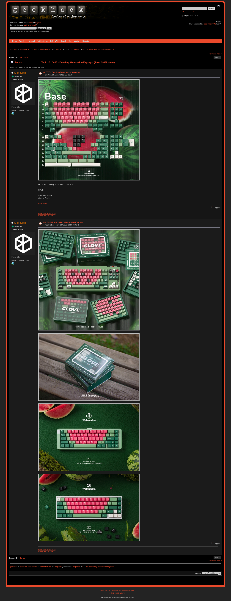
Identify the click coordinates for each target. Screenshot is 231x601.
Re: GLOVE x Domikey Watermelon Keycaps (63, 222)
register (38, 23)
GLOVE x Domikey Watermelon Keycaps (61, 72)
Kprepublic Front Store (46, 213)
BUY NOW (42, 204)
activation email (30, 25)
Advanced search (188, 12)
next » (219, 54)
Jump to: (198, 573)
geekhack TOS (210, 24)
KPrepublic (76, 49)
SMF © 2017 (116, 590)
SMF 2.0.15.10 (105, 590)
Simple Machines (128, 590)
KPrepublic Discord (45, 216)
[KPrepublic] (12, 114)
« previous (213, 54)
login (31, 23)
